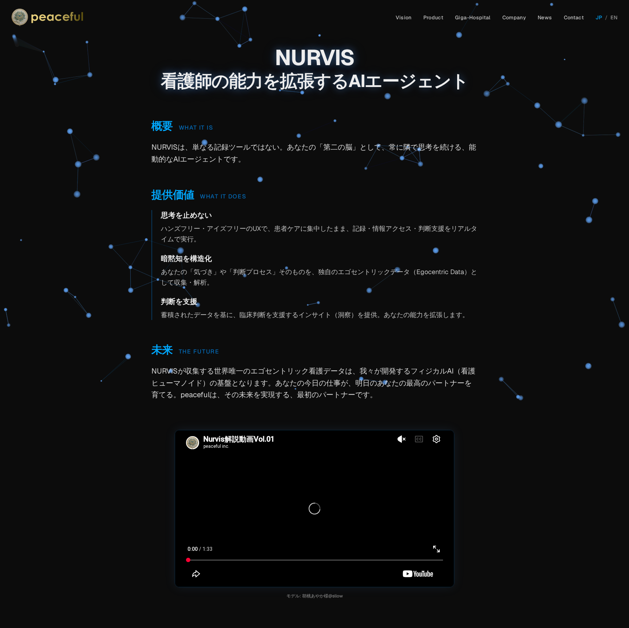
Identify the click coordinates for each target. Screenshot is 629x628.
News (545, 17)
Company (514, 17)
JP (599, 17)
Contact (574, 17)
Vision (404, 17)
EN (613, 17)
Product (433, 17)
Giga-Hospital (473, 17)
